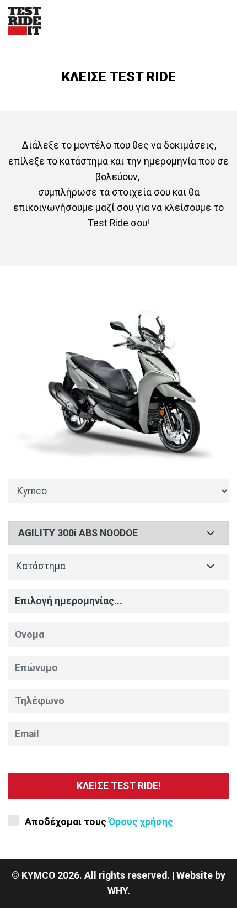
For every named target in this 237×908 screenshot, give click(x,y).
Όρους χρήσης (141, 821)
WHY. (118, 890)
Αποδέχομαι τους (99, 821)
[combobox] (118, 567)
